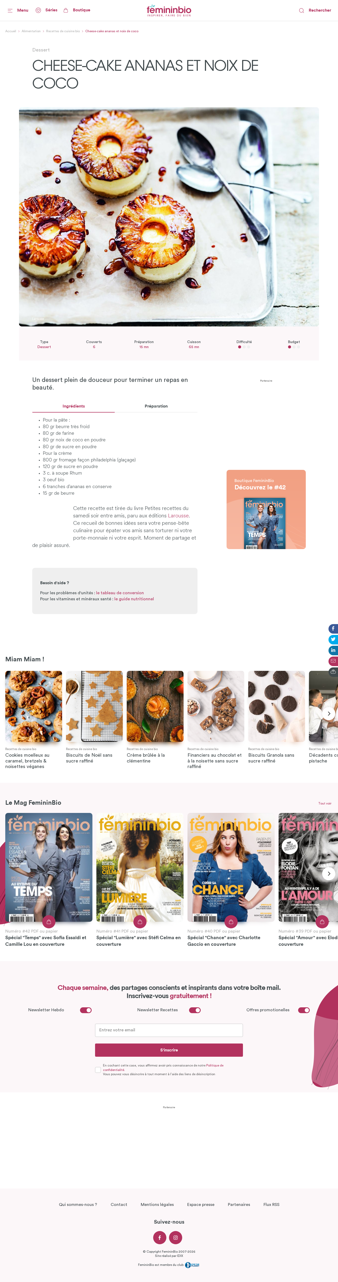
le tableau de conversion (120, 593)
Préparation (156, 406)
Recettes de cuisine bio (63, 31)
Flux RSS (271, 1205)
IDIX (180, 1255)
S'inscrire (169, 1050)
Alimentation (31, 31)
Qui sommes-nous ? (78, 1205)
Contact (119, 1205)
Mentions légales (157, 1205)
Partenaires (239, 1205)
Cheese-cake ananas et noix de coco (111, 31)
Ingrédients (74, 406)
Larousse (178, 516)
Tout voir (324, 803)
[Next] (328, 713)
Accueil (10, 31)
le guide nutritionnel (134, 599)
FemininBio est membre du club (161, 1264)
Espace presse (200, 1205)
